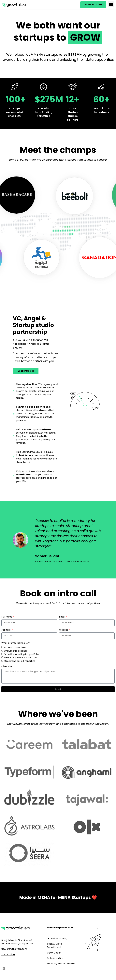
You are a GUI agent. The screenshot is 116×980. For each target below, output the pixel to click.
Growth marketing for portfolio (21, 654)
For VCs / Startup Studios (61, 963)
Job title (6, 630)
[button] (111, 4)
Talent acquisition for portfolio (20, 657)
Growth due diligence (16, 650)
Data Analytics (55, 958)
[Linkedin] (3, 968)
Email (62, 617)
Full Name (7, 617)
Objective (7, 666)
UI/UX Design (54, 952)
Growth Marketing (57, 938)
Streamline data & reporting (19, 660)
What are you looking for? (15, 643)
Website (64, 630)
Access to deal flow (15, 647)
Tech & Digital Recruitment (54, 945)
